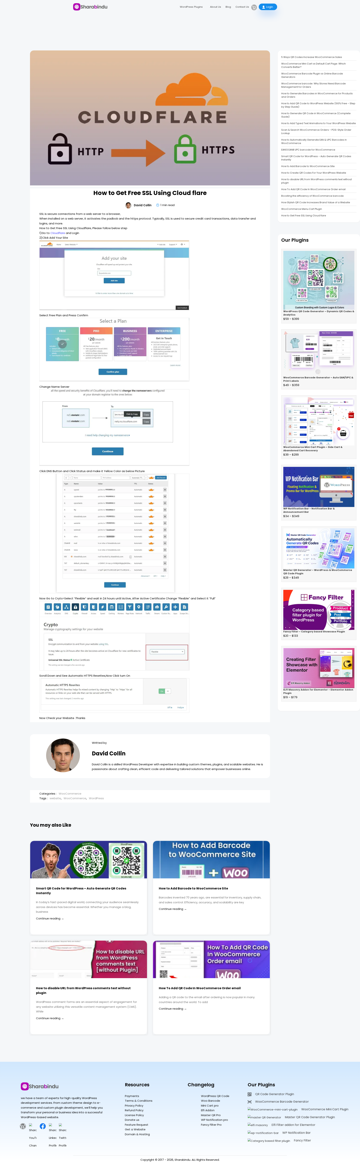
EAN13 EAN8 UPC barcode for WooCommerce (308, 149)
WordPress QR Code (215, 1096)
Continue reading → (50, 918)
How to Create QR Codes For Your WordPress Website (313, 172)
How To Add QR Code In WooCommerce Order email (200, 988)
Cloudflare (58, 233)
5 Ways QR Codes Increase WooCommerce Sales (311, 57)
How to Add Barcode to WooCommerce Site (193, 888)
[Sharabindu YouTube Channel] (33, 1145)
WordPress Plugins (191, 7)
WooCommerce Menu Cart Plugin (301, 209)
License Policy (134, 1115)
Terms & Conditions (138, 1101)
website (55, 798)
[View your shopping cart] (254, 7)
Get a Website (135, 1129)
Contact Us (242, 7)
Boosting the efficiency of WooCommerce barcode (312, 195)
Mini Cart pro (210, 1106)
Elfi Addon (207, 1110)
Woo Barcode (210, 1101)
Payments (132, 1096)
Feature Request (136, 1125)
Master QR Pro (211, 1115)
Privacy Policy (134, 1106)
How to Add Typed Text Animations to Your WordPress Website (318, 123)
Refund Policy (134, 1110)
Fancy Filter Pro (211, 1125)
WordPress (96, 798)
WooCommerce (70, 794)
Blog (228, 7)
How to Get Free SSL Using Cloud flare (303, 215)
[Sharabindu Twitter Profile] (62, 1145)
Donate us (132, 1120)
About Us (215, 7)
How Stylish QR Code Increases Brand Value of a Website (315, 202)
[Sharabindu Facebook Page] (43, 1128)
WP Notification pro (214, 1120)
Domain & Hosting (137, 1134)
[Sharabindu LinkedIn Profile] (52, 1145)
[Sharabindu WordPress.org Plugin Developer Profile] (23, 1128)
